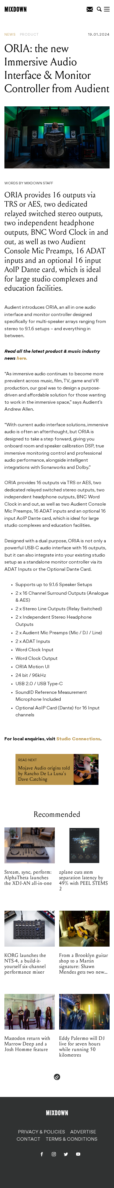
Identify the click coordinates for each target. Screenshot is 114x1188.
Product (29, 34)
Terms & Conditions (71, 1139)
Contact (28, 1139)
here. (22, 358)
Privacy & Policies (41, 1132)
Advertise (83, 1132)
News (10, 34)
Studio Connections (78, 739)
